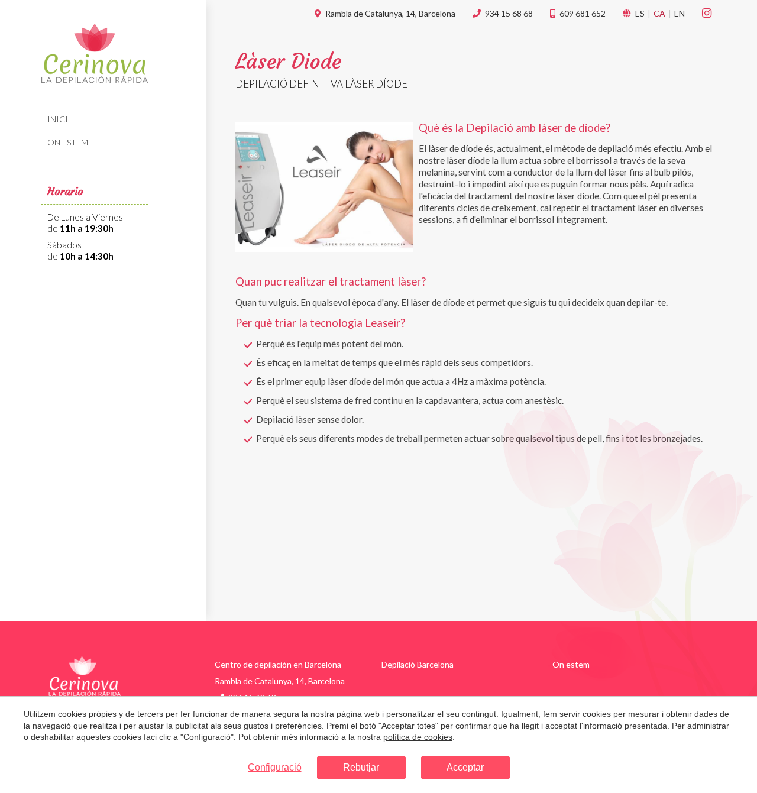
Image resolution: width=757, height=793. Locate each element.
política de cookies (417, 737)
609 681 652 (582, 13)
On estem (67, 142)
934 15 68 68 (509, 13)
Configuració (275, 767)
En (679, 13)
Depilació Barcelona (417, 664)
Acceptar (465, 767)
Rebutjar (361, 767)
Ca (659, 13)
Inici (57, 119)
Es (640, 13)
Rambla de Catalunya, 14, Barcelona (390, 13)
